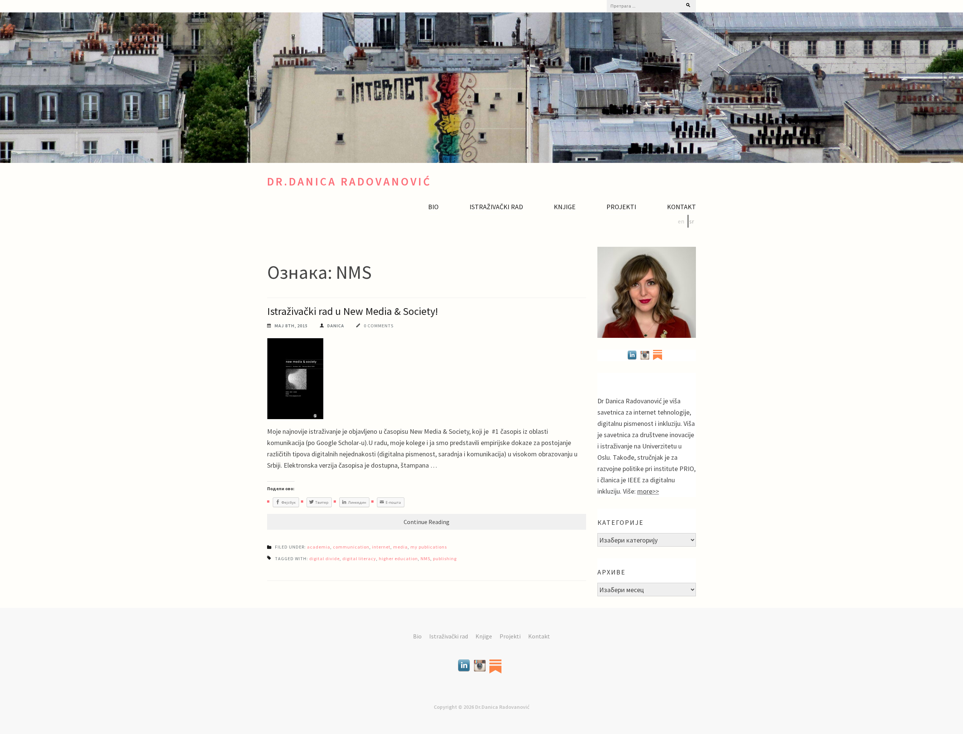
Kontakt (681, 207)
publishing (445, 558)
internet (381, 547)
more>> (648, 491)
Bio (433, 207)
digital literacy (359, 558)
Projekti (621, 207)
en (681, 221)
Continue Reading (427, 522)
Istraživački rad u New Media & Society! (352, 311)
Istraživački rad (496, 207)
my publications (428, 547)
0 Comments (378, 325)
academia (318, 547)
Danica (335, 325)
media (400, 547)
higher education (398, 558)
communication (351, 547)
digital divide (324, 558)
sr (691, 221)
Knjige (565, 207)
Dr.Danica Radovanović (349, 181)
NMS (425, 558)
